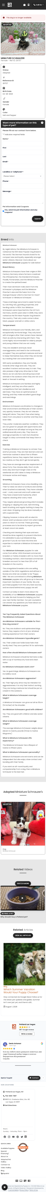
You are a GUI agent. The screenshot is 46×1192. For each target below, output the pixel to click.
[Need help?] (5, 1187)
